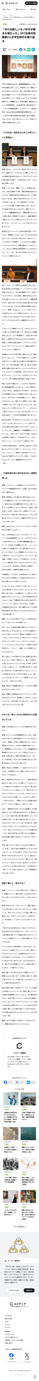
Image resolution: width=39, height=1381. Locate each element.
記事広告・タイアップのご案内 (14, 1340)
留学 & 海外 (8, 1319)
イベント (7, 1324)
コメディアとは (9, 1334)
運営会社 (7, 1331)
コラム (10, 15)
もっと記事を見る (19, 1226)
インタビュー (9, 1316)
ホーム (3, 15)
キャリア (7, 1327)
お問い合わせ (9, 1343)
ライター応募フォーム (11, 1337)
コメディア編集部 (12, 49)
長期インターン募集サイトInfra (19, 1374)
